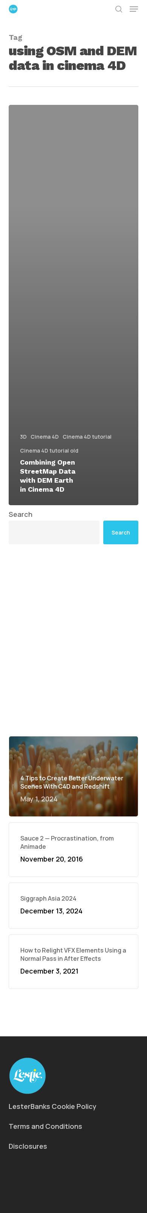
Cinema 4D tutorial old (49, 450)
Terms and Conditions (45, 1126)
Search (20, 514)
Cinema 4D (45, 436)
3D (23, 436)
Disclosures (28, 1146)
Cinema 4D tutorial (87, 436)
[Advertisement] (73, 640)
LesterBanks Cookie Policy (52, 1106)
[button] (134, 9)
